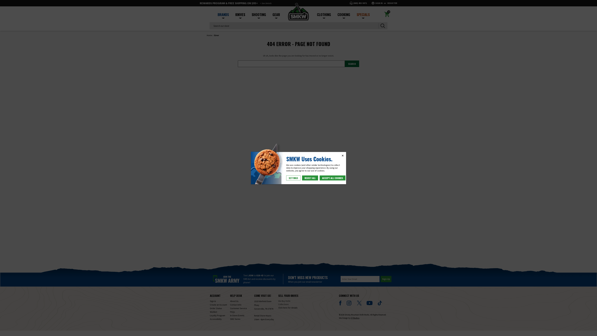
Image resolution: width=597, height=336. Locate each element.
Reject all (310, 178)
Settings (293, 178)
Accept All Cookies (332, 178)
